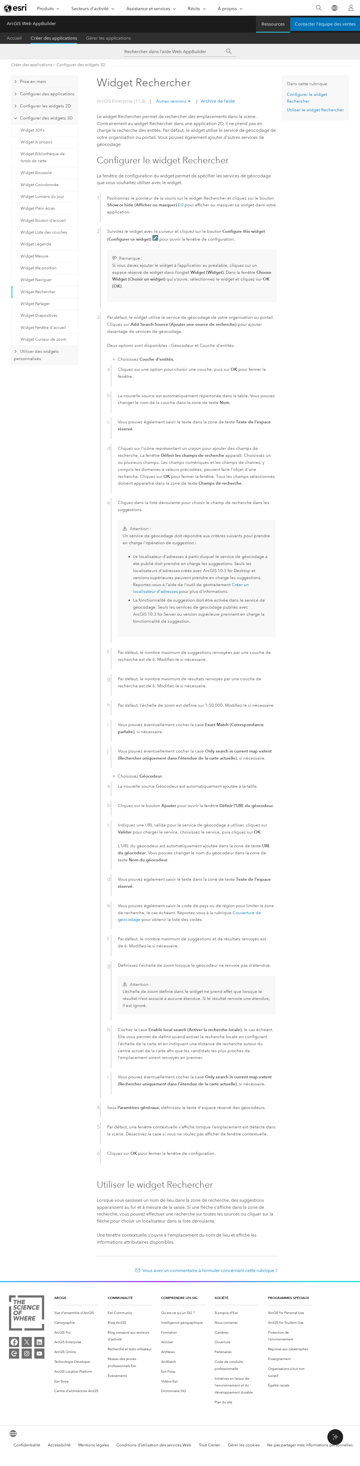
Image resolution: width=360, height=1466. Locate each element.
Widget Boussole (36, 172)
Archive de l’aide (217, 101)
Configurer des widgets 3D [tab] (46, 118)
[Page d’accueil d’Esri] (16, 8)
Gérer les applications (108, 38)
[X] (27, 1342)
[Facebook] (14, 1342)
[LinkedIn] (39, 1342)
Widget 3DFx (33, 130)
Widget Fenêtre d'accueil (43, 327)
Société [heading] (221, 1298)
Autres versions (171, 101)
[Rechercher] (319, 8)
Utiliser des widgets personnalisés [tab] (36, 355)
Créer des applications (54, 38)
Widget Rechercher (38, 292)
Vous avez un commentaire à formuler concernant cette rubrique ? (210, 1270)
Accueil (14, 38)
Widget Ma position (39, 268)
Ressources (273, 24)
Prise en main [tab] (33, 81)
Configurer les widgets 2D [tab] (45, 106)
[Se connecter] (351, 8)
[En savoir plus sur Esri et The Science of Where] (26, 1314)
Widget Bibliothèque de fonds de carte (43, 157)
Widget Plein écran (38, 208)
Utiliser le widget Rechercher (315, 109)
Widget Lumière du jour (42, 196)
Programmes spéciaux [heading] (288, 1298)
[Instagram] (27, 1353)
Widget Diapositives (39, 315)
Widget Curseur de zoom (43, 339)
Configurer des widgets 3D (81, 64)
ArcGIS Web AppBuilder (31, 23)
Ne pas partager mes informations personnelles (310, 1445)
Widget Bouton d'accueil (43, 220)
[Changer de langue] (334, 8)
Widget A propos (36, 142)
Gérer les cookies (244, 1445)
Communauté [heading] (120, 1298)
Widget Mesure (34, 256)
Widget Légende (36, 244)
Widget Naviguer (36, 279)
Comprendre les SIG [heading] (179, 1298)
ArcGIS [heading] (60, 1298)
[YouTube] (39, 1353)
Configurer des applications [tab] (47, 93)
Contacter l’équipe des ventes (325, 24)
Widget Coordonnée (39, 184)
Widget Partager (35, 303)
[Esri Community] (14, 1353)
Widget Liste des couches (44, 232)
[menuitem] (76, 1313)
